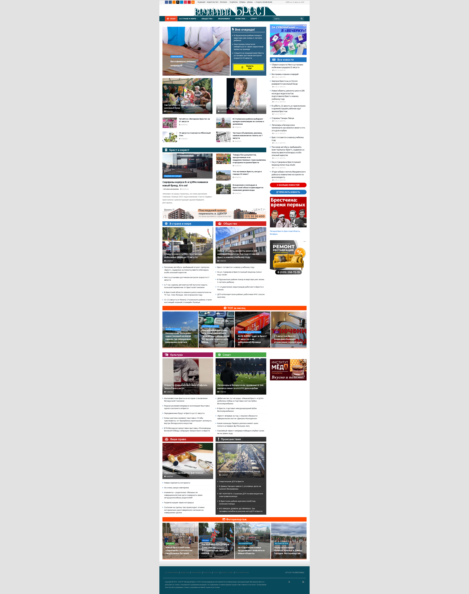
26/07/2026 (170, 558)
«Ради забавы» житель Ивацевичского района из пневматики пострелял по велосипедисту (289, 174)
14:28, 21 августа (279, 121)
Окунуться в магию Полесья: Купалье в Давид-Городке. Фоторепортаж (288, 550)
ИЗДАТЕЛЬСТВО (213, 2)
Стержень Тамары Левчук (230, 108)
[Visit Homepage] (234, 10)
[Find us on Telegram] (181, 2)
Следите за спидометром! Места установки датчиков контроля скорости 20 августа (249, 55)
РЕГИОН (206, 540)
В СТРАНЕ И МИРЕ (187, 19)
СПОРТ (254, 19)
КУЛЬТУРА (240, 19)
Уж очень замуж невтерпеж (176, 488)
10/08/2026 (170, 346)
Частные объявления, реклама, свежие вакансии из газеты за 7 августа (248, 135)
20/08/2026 (183, 124)
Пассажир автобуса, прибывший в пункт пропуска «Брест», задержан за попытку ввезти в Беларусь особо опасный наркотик (186, 269)
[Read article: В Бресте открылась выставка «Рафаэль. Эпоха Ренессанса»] (187, 376)
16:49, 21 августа (279, 86)
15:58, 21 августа (279, 102)
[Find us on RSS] (193, 2)
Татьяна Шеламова (171, 189)
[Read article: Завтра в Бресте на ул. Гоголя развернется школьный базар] (187, 96)
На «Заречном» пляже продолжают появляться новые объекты (251, 550)
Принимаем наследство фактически (183, 473)
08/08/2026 (185, 189)
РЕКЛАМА (223, 2)
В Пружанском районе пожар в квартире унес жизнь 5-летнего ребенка (248, 37)
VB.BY (173, 19)
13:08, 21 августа (279, 143)
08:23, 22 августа (279, 70)
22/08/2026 (169, 261)
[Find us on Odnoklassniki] (174, 2)
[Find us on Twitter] (177, 2)
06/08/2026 (237, 177)
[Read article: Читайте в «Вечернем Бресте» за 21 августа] (169, 123)
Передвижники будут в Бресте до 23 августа (184, 413)
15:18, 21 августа (279, 114)
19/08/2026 (237, 127)
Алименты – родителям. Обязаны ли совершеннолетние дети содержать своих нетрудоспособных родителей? (183, 495)
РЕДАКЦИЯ (201, 2)
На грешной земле (210, 326)
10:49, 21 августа (279, 180)
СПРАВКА (242, 2)
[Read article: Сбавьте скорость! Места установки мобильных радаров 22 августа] (187, 245)
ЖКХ (276, 332)
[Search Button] (302, 18)
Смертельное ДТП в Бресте (231, 481)
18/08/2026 (237, 141)
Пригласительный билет (250, 332)
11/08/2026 (169, 392)
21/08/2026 (191, 70)
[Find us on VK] (170, 2)
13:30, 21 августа (279, 133)
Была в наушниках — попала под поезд (239, 471)
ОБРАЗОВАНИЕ (176, 56)
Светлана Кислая (178, 70)
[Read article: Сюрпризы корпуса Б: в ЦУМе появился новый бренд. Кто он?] (187, 166)
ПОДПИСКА (234, 2)
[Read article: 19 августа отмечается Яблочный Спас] (169, 137)
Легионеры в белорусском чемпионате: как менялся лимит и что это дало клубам (288, 128)
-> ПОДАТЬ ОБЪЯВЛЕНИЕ (263, 2)
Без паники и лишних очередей (285, 74)
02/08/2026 (279, 346)
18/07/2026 (242, 558)
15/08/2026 (206, 346)
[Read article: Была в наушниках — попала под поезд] (240, 461)
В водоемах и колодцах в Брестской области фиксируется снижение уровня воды (248, 187)
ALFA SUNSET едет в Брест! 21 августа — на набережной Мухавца (252, 339)
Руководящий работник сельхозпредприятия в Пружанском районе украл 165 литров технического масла (215, 336)
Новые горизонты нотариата (177, 483)
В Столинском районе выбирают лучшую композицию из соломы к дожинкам (248, 121)
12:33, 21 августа (279, 158)
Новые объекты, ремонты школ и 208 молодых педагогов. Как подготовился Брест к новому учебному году (238, 254)
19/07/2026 (206, 558)
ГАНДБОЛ (170, 543)
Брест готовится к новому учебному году (235, 267)
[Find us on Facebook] (166, 2)
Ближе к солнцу (173, 329)
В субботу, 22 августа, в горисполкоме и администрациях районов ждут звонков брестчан (288, 108)
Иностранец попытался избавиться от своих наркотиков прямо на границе (248, 46)
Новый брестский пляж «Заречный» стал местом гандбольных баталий (178, 550)
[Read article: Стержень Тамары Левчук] (241, 96)
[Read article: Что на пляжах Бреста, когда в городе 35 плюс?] (223, 175)
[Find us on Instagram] (185, 2)
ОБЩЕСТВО (207, 19)
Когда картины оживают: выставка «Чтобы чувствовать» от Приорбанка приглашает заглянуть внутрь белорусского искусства (188, 420)
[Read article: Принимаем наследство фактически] (187, 461)
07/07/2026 (279, 558)
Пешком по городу (173, 176)
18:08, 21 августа (279, 77)
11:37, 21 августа (279, 168)
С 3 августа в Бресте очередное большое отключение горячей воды (288, 339)
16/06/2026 (169, 476)
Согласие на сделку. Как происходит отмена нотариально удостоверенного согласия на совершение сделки (184, 510)
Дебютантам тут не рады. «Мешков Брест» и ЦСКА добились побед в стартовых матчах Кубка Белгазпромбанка (240, 401)
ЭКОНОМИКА (224, 19)
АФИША (250, 2)
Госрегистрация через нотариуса (179, 502)
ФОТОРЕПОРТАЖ (245, 543)
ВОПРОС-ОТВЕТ (227, 572)
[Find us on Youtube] (189, 2)
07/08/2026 (237, 165)
